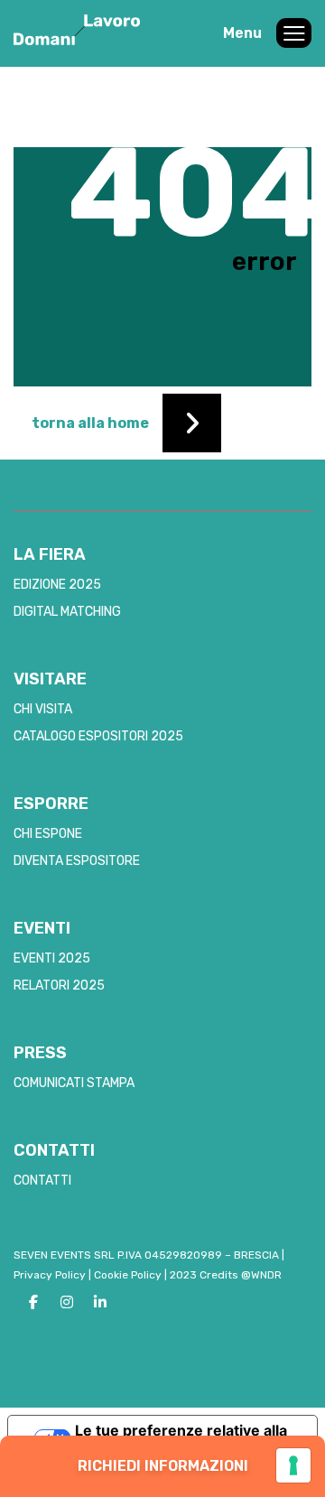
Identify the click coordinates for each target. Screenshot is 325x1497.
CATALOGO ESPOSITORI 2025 (98, 736)
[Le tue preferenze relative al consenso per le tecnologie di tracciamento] (293, 1465)
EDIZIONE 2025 (57, 584)
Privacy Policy (50, 1275)
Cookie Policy (128, 1275)
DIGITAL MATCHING (67, 611)
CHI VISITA (43, 709)
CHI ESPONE (48, 833)
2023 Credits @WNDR (226, 1275)
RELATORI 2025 (59, 985)
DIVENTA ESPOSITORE (77, 861)
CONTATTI (42, 1180)
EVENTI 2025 (52, 958)
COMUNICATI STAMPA (74, 1083)
